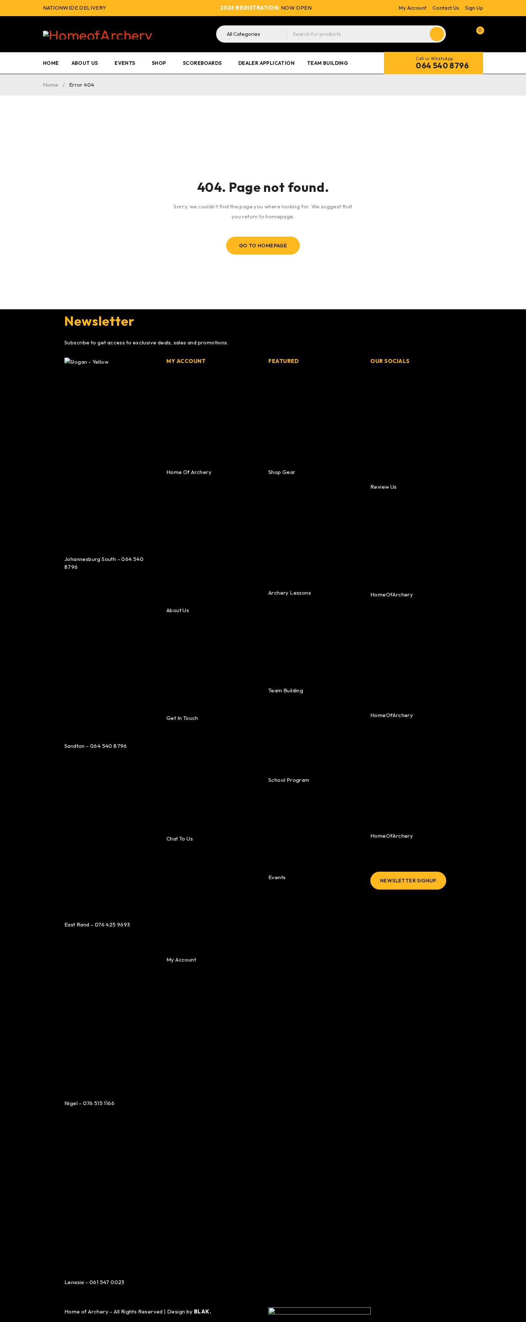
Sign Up (474, 8)
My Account (413, 8)
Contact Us (446, 8)
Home (51, 84)
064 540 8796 (442, 65)
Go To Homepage (263, 245)
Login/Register (461, 34)
